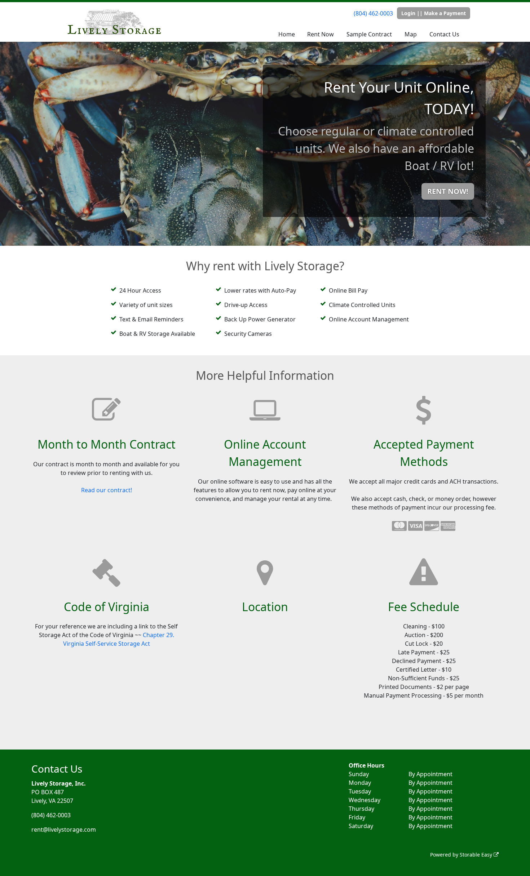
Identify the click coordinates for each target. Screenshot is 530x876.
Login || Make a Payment (433, 13)
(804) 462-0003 (373, 13)
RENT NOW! (447, 191)
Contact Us (444, 34)
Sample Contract (369, 34)
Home (286, 34)
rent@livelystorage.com (63, 829)
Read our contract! (106, 490)
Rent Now (320, 34)
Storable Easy (477, 854)
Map (411, 34)
